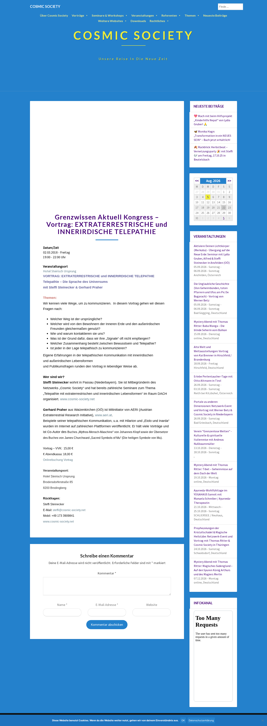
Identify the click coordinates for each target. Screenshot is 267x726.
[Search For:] (234, 6)
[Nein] (262, 720)
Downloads (138, 21)
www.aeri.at (103, 415)
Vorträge (78, 15)
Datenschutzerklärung (201, 720)
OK (183, 720)
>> (229, 181)
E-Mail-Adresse (107, 605)
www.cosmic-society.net (77, 399)
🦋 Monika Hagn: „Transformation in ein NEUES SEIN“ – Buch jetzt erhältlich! (212, 136)
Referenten (169, 15)
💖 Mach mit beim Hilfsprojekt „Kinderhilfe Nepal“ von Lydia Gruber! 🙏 (213, 120)
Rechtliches (157, 21)
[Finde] (247, 6)
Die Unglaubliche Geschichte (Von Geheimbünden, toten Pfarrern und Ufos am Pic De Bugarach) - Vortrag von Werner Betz (211, 292)
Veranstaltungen (142, 15)
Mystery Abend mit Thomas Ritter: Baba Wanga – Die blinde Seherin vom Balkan (211, 326)
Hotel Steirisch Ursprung (59, 271)
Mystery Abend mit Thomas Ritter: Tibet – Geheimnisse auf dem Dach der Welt (213, 469)
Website (151, 605)
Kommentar (107, 573)
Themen (190, 15)
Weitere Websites (110, 21)
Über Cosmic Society (54, 15)
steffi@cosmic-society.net (69, 510)
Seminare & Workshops (108, 15)
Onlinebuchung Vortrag (58, 459)
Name (62, 605)
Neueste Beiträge (215, 15)
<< (197, 181)
